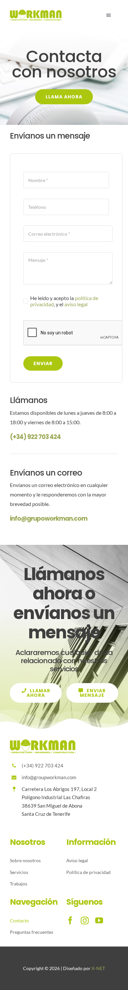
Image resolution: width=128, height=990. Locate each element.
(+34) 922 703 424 (35, 437)
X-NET (98, 968)
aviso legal (76, 304)
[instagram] (85, 920)
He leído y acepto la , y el (64, 301)
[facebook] (70, 920)
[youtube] (99, 920)
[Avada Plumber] (36, 12)
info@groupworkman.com (49, 777)
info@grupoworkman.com (48, 518)
